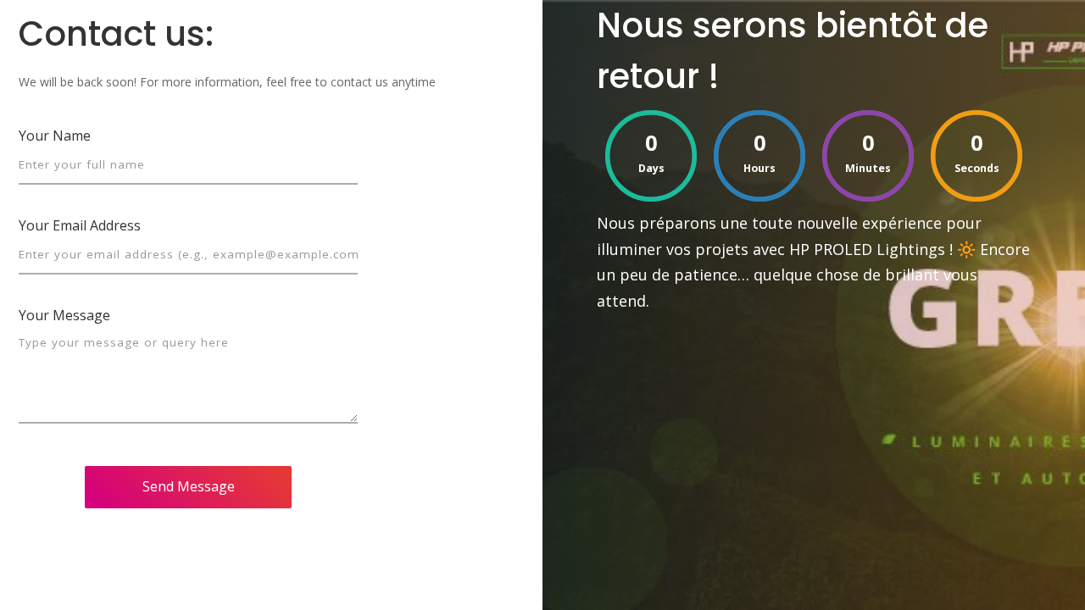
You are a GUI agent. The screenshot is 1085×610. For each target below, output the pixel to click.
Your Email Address (80, 225)
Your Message (64, 315)
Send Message (188, 486)
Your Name (55, 135)
